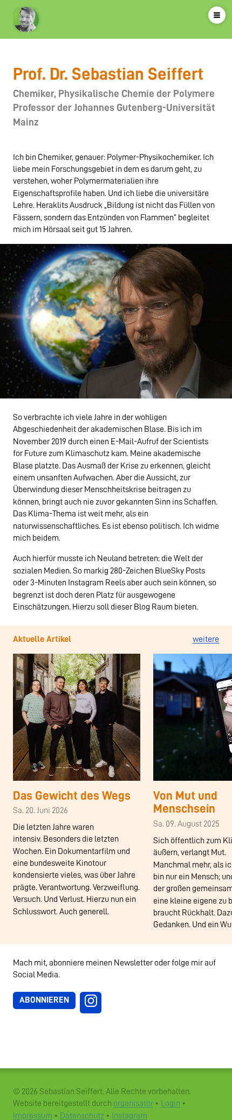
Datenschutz (82, 1115)
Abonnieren (44, 1000)
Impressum (32, 1115)
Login (170, 1103)
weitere (206, 639)
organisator (133, 1103)
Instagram (129, 1115)
